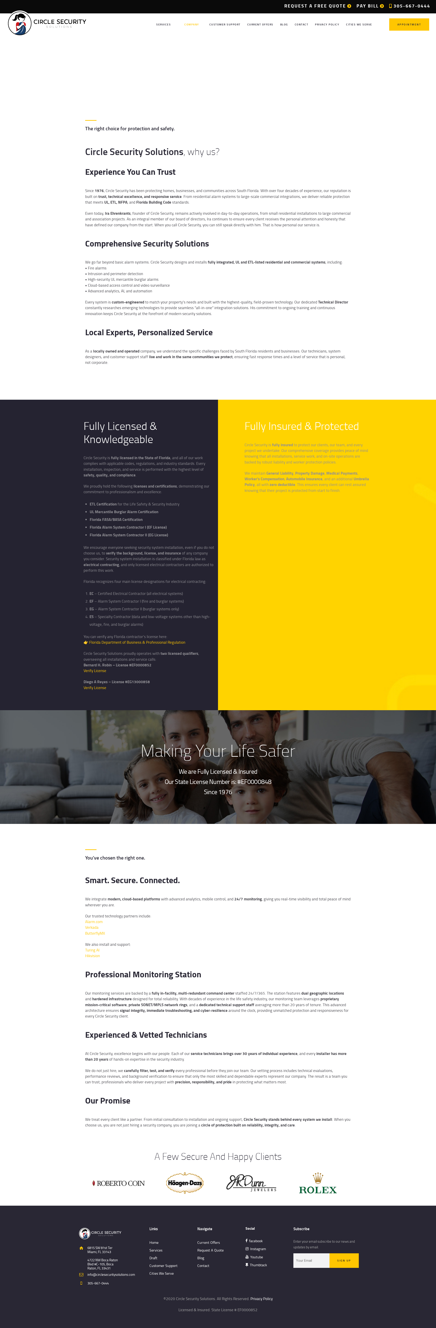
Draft (153, 1257)
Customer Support (163, 1265)
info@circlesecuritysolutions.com (111, 1274)
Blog (200, 1257)
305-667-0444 (98, 1283)
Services (155, 1250)
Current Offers (208, 1242)
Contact (203, 1265)
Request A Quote (210, 1250)
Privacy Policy (261, 1298)
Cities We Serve (161, 1273)
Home (203, 70)
